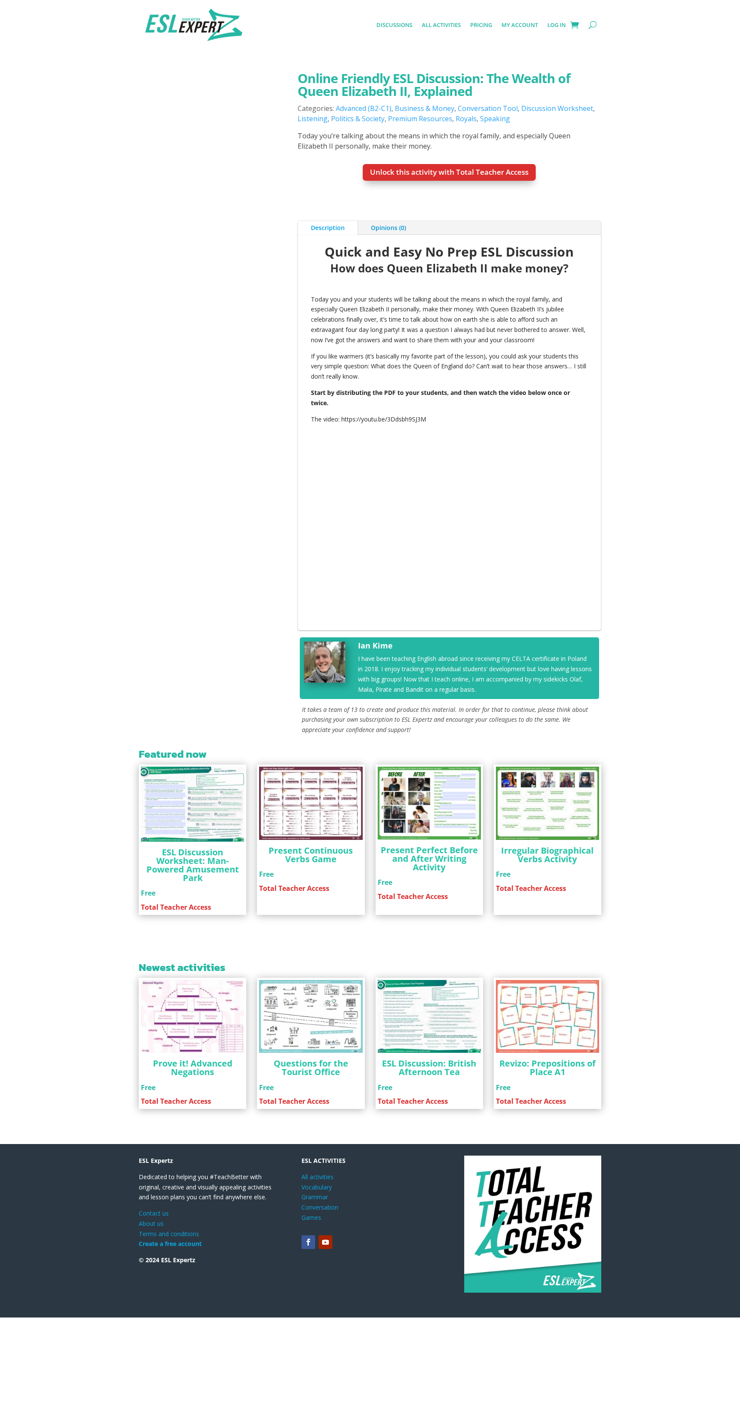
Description (328, 370)
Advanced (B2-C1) (363, 108)
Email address (336, 234)
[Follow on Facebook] (308, 1385)
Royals (466, 118)
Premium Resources (420, 118)
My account (519, 25)
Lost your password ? (344, 304)
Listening (313, 118)
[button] (270, 88)
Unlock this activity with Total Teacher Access (449, 172)
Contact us (154, 1355)
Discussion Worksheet (557, 108)
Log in (556, 25)
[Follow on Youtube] (325, 1385)
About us (151, 1366)
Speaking (495, 118)
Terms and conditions (169, 1376)
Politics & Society (358, 118)
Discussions (394, 25)
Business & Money (424, 108)
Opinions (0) (388, 370)
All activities (441, 25)
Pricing (481, 25)
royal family (532, 441)
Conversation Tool (488, 108)
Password (331, 267)
